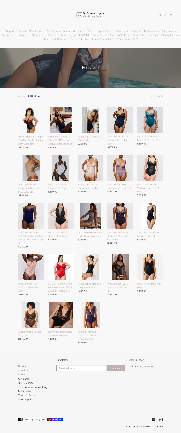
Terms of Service (27, 395)
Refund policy (26, 399)
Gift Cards (23, 379)
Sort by (21, 96)
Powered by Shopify (153, 426)
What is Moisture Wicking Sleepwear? (32, 389)
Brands (22, 374)
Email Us (23, 370)
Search (22, 366)
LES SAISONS (138, 426)
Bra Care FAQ (25, 383)
